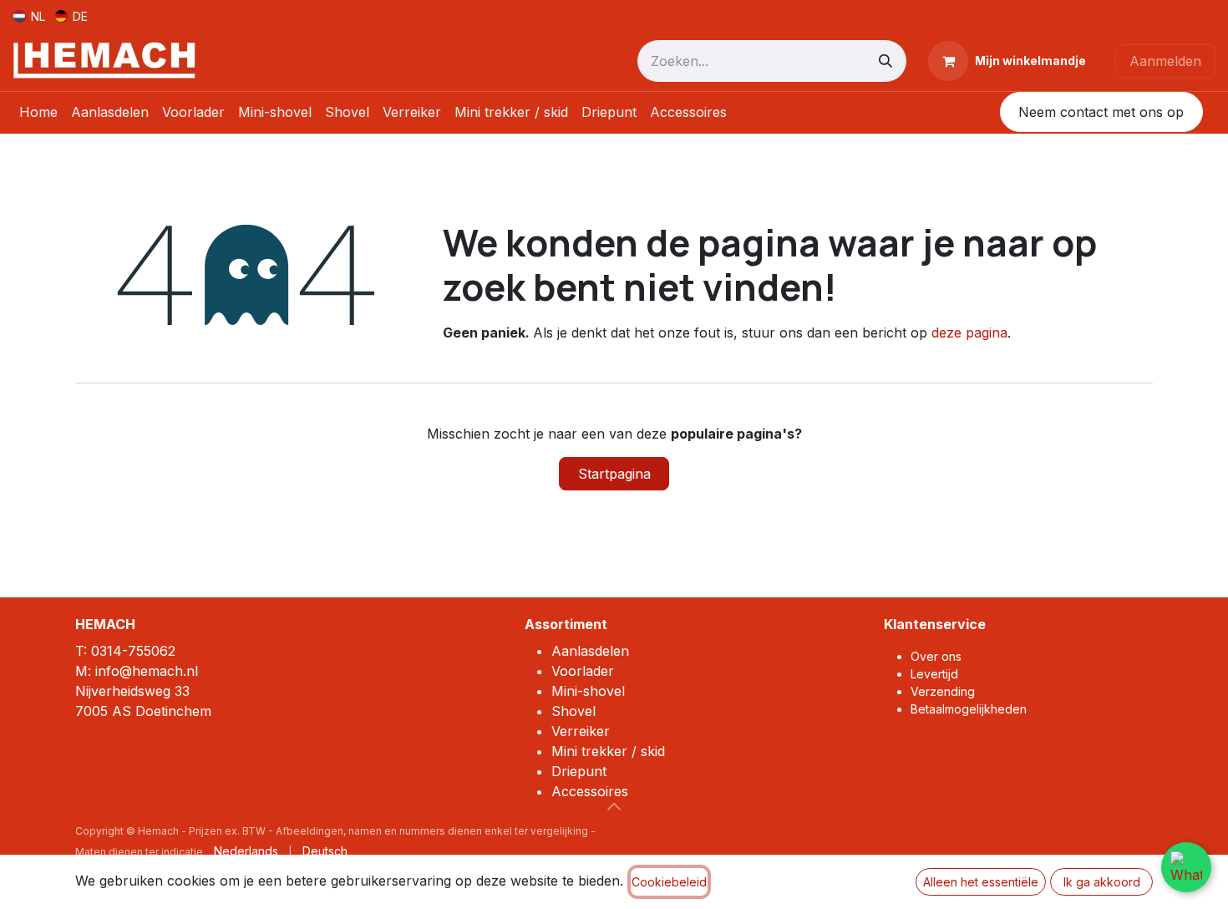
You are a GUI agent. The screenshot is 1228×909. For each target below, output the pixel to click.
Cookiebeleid (669, 882)
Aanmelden (1165, 61)
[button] (614, 806)
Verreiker (580, 731)
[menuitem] (29, 15)
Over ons (936, 656)
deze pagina (969, 332)
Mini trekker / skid (608, 751)
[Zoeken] (885, 61)
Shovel (573, 711)
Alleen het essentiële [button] (980, 882)
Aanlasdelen (590, 650)
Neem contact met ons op (1101, 112)
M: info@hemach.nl (136, 671)
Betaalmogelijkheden (969, 709)
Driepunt (578, 771)
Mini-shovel (588, 691)
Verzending (943, 691)
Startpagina (614, 473)
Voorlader (582, 671)
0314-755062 (133, 650)
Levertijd (934, 674)
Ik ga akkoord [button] (1101, 882)
